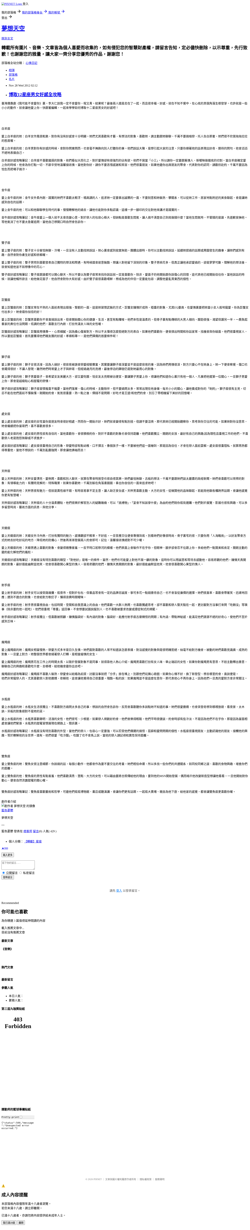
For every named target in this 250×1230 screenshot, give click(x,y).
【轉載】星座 (33, 841)
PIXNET (98, 1179)
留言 (36, 831)
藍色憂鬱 (7, 810)
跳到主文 (7, 38)
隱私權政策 (146, 1179)
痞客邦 (27, 831)
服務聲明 (160, 1179)
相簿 (12, 70)
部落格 (13, 74)
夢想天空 (13, 28)
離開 (21, 1222)
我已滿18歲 (9, 1222)
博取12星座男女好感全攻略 (35, 94)
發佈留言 (7, 877)
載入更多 (7, 855)
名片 (12, 79)
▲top (4, 847)
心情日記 (31, 63)
